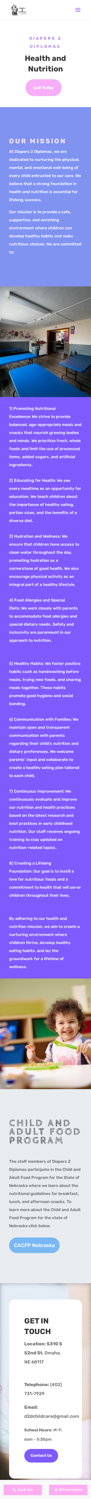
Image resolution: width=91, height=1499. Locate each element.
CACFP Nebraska (34, 1245)
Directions (70, 1489)
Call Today (43, 87)
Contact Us (41, 1455)
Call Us (25, 1489)
